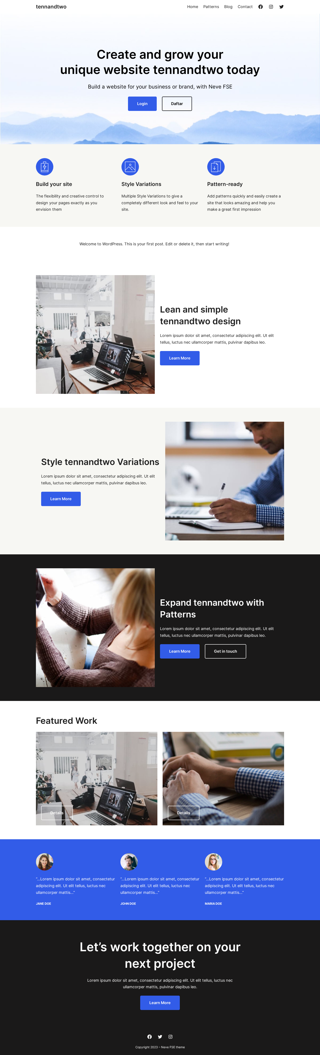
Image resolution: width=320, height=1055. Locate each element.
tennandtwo (51, 6)
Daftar (177, 103)
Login (142, 103)
